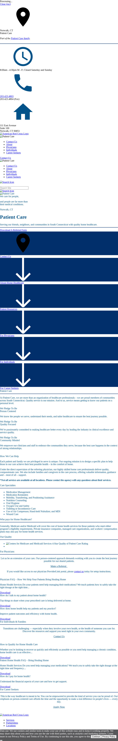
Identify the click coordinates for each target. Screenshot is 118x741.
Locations (11, 725)
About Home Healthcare (12, 282)
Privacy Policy (108, 736)
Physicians (11, 147)
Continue (96, 736)
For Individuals (7, 362)
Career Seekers (13, 152)
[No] (1, 740)
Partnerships (12, 723)
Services (10, 720)
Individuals (11, 150)
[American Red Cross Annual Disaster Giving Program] (14, 133)
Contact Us (11, 141)
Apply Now (59, 707)
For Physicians (7, 335)
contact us (79, 571)
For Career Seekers (9, 388)
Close (5, 4)
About (9, 144)
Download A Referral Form (13, 230)
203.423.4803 (7, 96)
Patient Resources (8, 309)
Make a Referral (59, 566)
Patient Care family (20, 38)
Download (5, 592)
